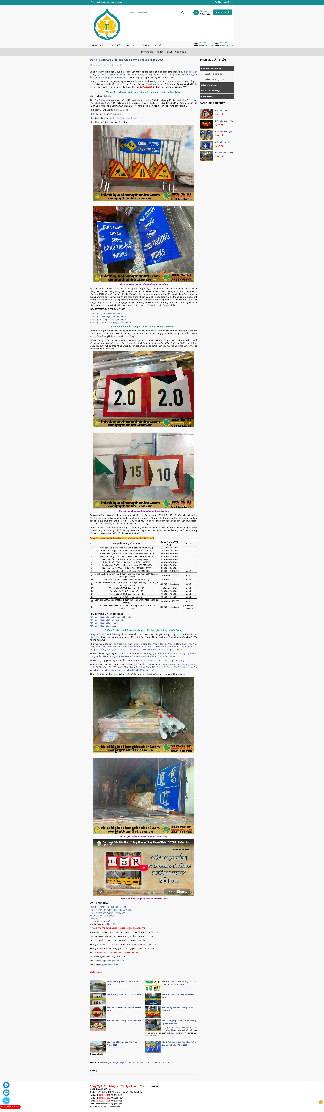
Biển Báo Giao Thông (176, 52)
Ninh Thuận (158, 656)
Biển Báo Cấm (221, 110)
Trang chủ (97, 45)
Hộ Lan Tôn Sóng (209, 85)
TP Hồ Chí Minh (121, 667)
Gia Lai (151, 660)
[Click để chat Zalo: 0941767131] (6, 1092)
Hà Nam (177, 643)
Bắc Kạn (110, 649)
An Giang (168, 667)
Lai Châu (181, 646)
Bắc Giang (166, 649)
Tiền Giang (157, 667)
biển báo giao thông (162, 1062)
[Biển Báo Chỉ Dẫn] (206, 145)
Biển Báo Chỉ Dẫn (222, 142)
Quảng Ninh (178, 649)
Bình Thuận (170, 656)
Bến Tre (178, 667)
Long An (134, 667)
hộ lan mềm (118, 74)
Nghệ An (153, 653)
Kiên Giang (111, 670)
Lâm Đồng (179, 660)
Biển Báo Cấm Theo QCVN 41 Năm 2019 (124, 1020)
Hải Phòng (153, 643)
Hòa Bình (171, 646)
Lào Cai (142, 646)
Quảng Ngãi (114, 656)
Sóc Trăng (100, 100)
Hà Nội (143, 643)
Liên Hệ (226, 2)
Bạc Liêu (117, 114)
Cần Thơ (149, 670)
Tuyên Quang (131, 649)
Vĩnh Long (133, 118)
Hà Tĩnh (162, 653)
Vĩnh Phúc (133, 646)
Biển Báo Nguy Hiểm (224, 121)
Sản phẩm (131, 45)
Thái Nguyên (145, 649)
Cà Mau (140, 670)
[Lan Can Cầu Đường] (206, 156)
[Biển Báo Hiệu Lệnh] (206, 135)
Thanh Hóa (142, 653)
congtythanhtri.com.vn (108, 965)
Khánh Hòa (146, 656)
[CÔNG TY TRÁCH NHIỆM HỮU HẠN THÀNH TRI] (107, 24)
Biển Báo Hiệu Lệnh (223, 131)
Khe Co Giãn (206, 96)
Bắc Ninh (186, 643)
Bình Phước (163, 664)
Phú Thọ (157, 649)
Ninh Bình (101, 646)
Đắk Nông (168, 660)
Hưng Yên (111, 646)
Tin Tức (218, 2)
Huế (192, 653)
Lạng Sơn (119, 649)
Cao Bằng (101, 649)
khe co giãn (149, 74)
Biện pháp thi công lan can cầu (104, 626)
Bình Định (126, 656)
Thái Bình (122, 646)
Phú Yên (136, 656)
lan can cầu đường (134, 74)
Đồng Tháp (145, 667)
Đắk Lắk (159, 660)
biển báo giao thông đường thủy (113, 1062)
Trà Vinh (121, 118)
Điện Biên (161, 646)
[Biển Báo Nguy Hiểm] (206, 124)
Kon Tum (142, 660)
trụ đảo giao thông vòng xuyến (171, 74)
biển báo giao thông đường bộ (140, 1062)
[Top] (321, 1102)
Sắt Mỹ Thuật (115, 45)
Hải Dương (165, 643)
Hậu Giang (123, 109)
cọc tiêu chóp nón (118, 77)
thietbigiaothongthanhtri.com (111, 961)
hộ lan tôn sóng (104, 74)
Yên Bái (151, 646)
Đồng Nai (188, 664)
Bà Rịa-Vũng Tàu (104, 667)
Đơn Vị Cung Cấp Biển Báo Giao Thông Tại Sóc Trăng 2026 (127, 59)
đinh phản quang (101, 77)
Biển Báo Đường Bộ (213, 74)
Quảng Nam (102, 656)
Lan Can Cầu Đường (210, 90)
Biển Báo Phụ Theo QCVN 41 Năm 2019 (124, 994)
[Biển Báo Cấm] (206, 114)
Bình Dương (176, 664)
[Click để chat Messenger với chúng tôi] (6, 1085)
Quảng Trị (184, 653)
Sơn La (190, 646)
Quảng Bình (172, 653)
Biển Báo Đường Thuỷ (214, 79)
